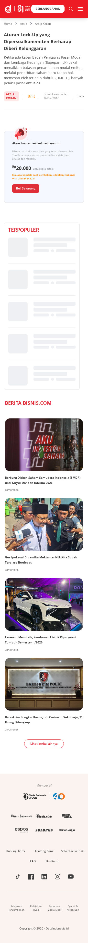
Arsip (23, 24)
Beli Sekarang (25, 188)
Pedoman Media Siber (54, 907)
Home (8, 24)
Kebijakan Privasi (36, 907)
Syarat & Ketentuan (73, 907)
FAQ (33, 861)
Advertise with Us (73, 851)
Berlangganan (47, 9)
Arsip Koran (43, 24)
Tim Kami (51, 861)
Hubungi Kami (15, 851)
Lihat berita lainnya (44, 744)
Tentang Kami (44, 851)
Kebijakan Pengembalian (16, 907)
